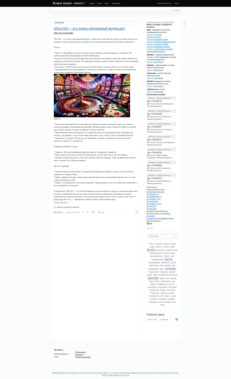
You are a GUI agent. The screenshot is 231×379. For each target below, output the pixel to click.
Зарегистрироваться (164, 3)
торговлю (170, 299)
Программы (160, 372)
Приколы (174, 372)
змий (151, 265)
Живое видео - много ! (69, 3)
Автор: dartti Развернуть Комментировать (159, 168)
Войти (176, 3)
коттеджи (173, 274)
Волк (175, 250)
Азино (152, 246)
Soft (104, 372)
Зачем (174, 262)
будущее (165, 246)
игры (173, 265)
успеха (161, 301)
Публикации (164, 319)
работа (171, 293)
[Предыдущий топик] (184, 22)
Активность (116, 3)
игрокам (167, 265)
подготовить (162, 287)
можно (162, 278)
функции (168, 301)
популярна (172, 287)
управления (153, 301)
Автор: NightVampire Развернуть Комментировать (160, 155)
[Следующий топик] (184, 26)
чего (174, 301)
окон (173, 281)
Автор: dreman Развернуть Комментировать (160, 129)
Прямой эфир (155, 314)
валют (172, 246)
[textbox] (163, 236)
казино (149, 274)
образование (166, 281)
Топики (91, 3)
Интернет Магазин (131, 372)
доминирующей (158, 259)
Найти (176, 10)
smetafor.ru (75, 372)
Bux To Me (118, 372)
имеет (162, 268)
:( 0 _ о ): (110, 372)
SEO (123, 375)
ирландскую (153, 271)
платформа (152, 287)
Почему (162, 290)
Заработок (154, 34)
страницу (153, 299)
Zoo (127, 375)
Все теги (150, 228)
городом (166, 253)
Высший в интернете (147, 372)
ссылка (173, 296)
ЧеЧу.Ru (94, 372)
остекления (161, 284)
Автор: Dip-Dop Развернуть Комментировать (160, 103)
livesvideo (60, 212)
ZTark (62, 372)
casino (151, 243)
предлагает (171, 290)
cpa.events (158, 243)
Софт (68, 372)
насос (151, 281)
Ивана (156, 265)
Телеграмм (162, 299)
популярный (154, 290)
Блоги (99, 3)
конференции (164, 274)
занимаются (165, 262)
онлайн (153, 284)
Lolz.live (166, 243)
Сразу (167, 296)
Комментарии (152, 319)
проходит (164, 293)
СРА (162, 296)
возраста (169, 250)
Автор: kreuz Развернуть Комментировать (159, 116)
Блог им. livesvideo (63, 32)
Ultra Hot (59, 207)
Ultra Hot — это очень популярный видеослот (89, 28)
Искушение (163, 271)
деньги (172, 253)
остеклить (170, 284)
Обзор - (155, 62)
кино (100, 372)
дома (172, 256)
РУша (104, 375)
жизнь (169, 259)
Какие (155, 274)
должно (166, 256)
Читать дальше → (61, 202)
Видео (151, 249)
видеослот (161, 250)
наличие (173, 278)
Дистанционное (156, 256)
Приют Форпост (114, 375)
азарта (173, 243)
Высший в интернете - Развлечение (160, 22)
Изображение (153, 268)
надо (167, 278)
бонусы (158, 246)
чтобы (162, 304)
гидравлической (155, 253)
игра (161, 265)
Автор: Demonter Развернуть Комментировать (161, 142)
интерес (170, 268)
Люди (107, 3)
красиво (153, 277)
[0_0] (168, 372)
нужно (157, 281)
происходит (154, 293)
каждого (172, 271)
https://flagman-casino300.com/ (81, 41)
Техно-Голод (85, 372)
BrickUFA (55, 372)
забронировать (154, 262)
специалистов (154, 296)
